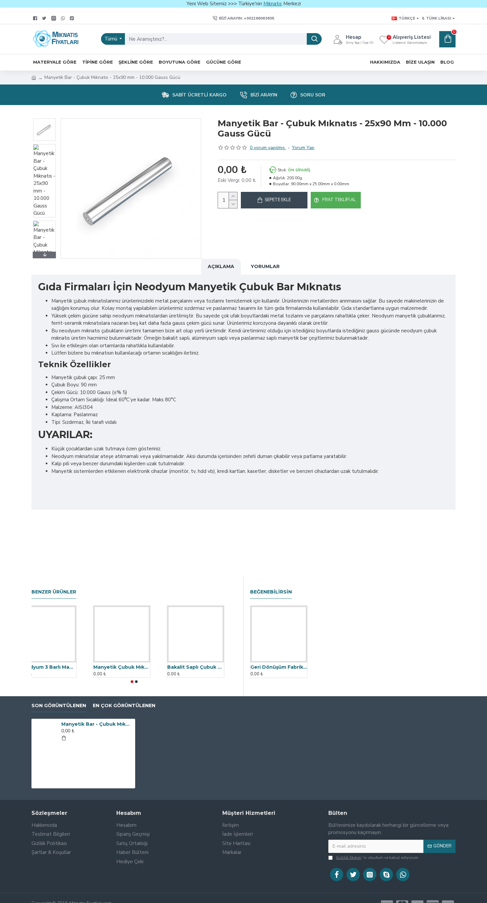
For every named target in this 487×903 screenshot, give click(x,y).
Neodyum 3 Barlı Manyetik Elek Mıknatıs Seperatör (60, 667)
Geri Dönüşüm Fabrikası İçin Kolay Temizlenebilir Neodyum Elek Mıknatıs (278, 667)
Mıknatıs (272, 3)
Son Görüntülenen (58, 705)
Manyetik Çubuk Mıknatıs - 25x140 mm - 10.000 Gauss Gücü (134, 667)
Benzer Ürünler (53, 592)
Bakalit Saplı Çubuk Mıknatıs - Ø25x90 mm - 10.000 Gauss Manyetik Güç (208, 667)
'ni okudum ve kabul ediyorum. (377, 857)
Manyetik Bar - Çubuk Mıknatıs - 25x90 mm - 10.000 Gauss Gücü (97, 724)
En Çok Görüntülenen (124, 705)
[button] (44, 120)
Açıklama (221, 266)
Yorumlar (265, 266)
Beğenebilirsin (271, 592)
